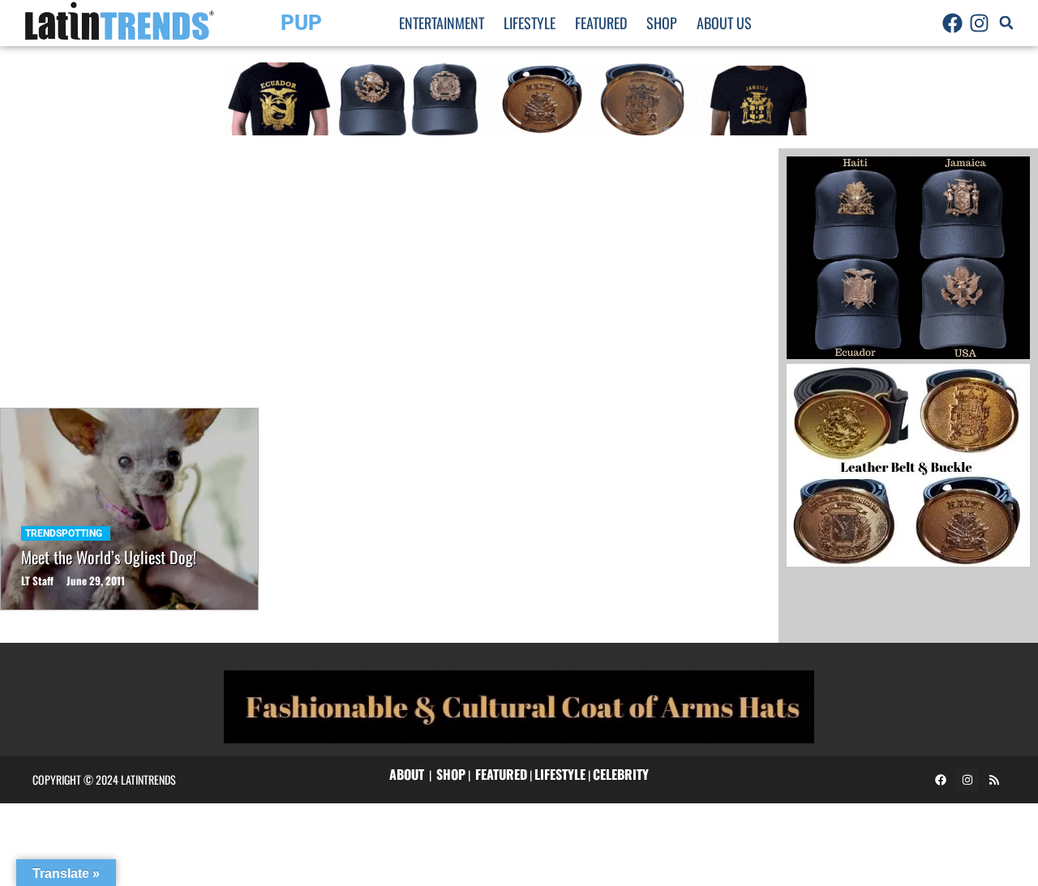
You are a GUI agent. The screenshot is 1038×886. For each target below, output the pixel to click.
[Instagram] (979, 22)
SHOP (450, 774)
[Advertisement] (389, 269)
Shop (661, 22)
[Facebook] (953, 22)
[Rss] (994, 779)
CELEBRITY (621, 774)
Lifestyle (529, 22)
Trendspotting (63, 533)
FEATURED (501, 774)
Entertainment (441, 22)
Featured (601, 22)
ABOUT (406, 774)
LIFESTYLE (559, 774)
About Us (724, 22)
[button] (1006, 22)
